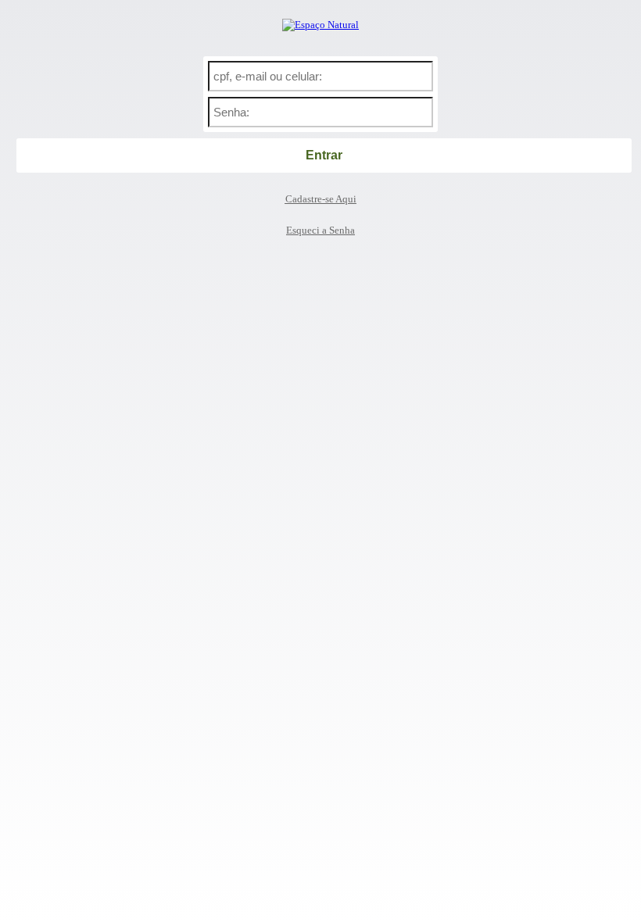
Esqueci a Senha (320, 230)
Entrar (324, 155)
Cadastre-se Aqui (320, 199)
